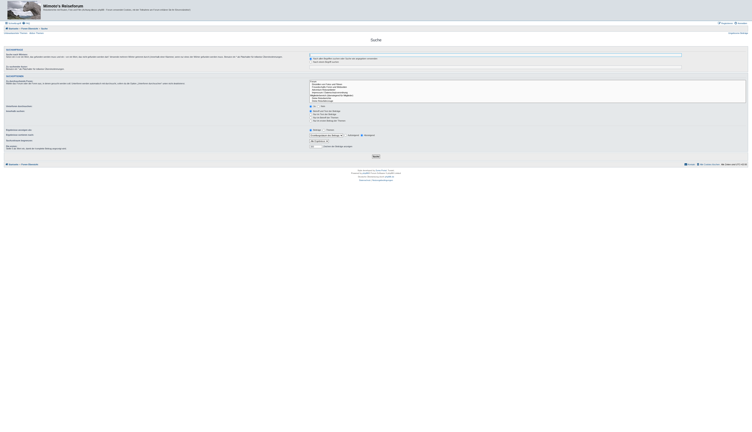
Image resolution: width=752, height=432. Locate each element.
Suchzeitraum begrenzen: (19, 140)
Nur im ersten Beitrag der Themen (329, 121)
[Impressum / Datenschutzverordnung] (528, 92)
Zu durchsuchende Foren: (19, 81)
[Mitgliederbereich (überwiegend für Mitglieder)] (528, 95)
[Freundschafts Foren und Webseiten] (528, 87)
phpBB (365, 173)
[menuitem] (26, 23)
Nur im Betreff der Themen (325, 117)
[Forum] (528, 81)
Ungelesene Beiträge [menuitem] (738, 33)
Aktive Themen (36, 33)
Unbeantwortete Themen (15, 33)
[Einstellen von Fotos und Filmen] (528, 84)
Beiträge (317, 130)
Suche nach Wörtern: (17, 54)
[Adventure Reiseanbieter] (528, 90)
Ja (314, 106)
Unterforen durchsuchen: (19, 106)
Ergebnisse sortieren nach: (20, 135)
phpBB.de (389, 177)
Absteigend (369, 135)
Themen (330, 130)
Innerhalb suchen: (15, 111)
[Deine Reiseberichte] (528, 98)
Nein (322, 106)
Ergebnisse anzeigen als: (19, 130)
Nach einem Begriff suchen (326, 62)
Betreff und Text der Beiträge (326, 111)
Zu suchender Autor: (17, 66)
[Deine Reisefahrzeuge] (528, 101)
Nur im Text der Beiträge (324, 114)
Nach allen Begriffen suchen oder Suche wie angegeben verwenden (345, 58)
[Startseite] (24, 10)
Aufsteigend (353, 135)
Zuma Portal (381, 170)
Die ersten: (11, 146)
